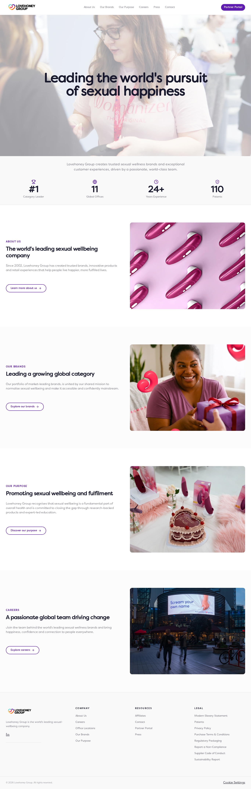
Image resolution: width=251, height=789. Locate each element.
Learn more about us (24, 288)
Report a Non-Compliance (210, 747)
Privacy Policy (202, 728)
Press (157, 7)
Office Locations (85, 728)
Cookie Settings (234, 782)
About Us (89, 7)
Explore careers (20, 650)
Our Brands (107, 7)
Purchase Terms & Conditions (212, 734)
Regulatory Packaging (208, 741)
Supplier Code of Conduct (209, 753)
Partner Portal (233, 7)
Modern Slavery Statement (210, 716)
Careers (143, 7)
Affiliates (140, 716)
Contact (170, 7)
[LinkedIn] (8, 735)
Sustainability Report (207, 759)
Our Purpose (126, 7)
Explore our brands (23, 406)
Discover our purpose (24, 530)
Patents (199, 722)
